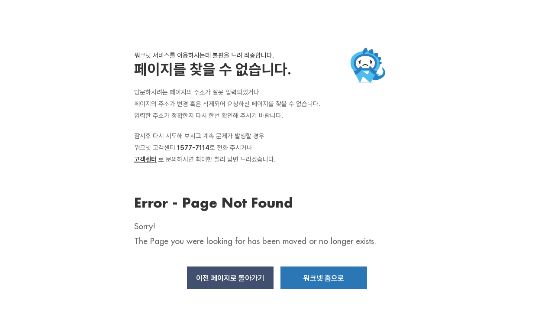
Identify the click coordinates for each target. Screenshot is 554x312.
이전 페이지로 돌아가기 (230, 278)
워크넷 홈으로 (323, 278)
